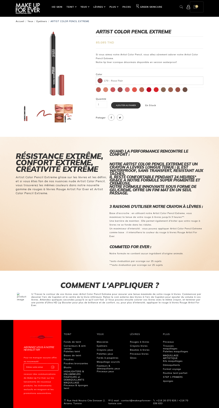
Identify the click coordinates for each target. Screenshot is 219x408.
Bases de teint (72, 355)
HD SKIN (57, 6)
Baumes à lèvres (140, 349)
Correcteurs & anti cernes (75, 347)
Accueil (20, 21)
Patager (101, 117)
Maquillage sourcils (108, 361)
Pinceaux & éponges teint (76, 387)
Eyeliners (42, 21)
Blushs (68, 367)
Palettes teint (72, 351)
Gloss (133, 357)
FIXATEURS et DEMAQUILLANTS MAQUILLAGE (74, 380)
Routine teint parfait (175, 373)
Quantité (101, 99)
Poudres (69, 359)
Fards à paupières (107, 357)
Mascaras (102, 341)
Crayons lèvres (139, 345)
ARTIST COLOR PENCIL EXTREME (70, 21)
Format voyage (172, 369)
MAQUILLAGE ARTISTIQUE (171, 357)
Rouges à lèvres (139, 341)
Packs (126, 6)
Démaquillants (171, 365)
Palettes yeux (105, 353)
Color (99, 74)
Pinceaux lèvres (139, 353)
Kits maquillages (173, 361)
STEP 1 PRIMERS (173, 377)
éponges (168, 381)
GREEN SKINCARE (151, 6)
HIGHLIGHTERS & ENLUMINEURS (74, 373)
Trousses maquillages (170, 347)
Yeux (84, 6)
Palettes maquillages (175, 351)
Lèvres (98, 6)
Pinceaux (168, 341)
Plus (113, 6)
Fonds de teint (72, 341)
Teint (70, 6)
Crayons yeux (105, 349)
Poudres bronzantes (76, 363)
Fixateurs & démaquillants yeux (108, 367)
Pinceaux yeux (105, 371)
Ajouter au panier (126, 105)
